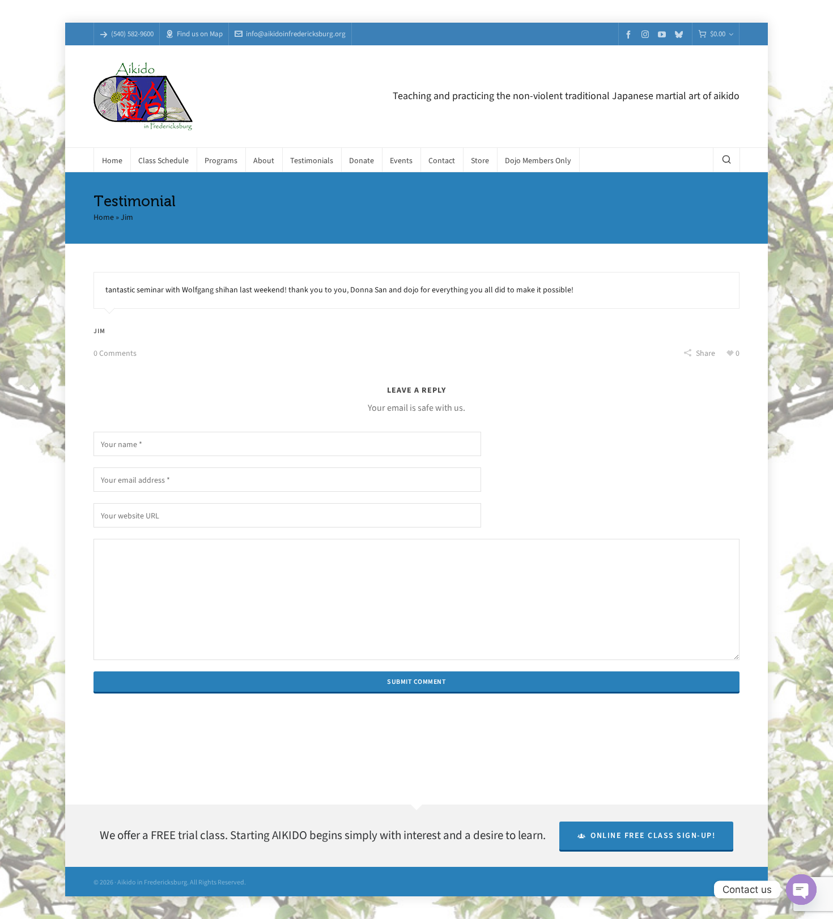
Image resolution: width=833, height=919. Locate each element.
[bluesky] (680, 34)
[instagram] (646, 34)
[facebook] (630, 34)
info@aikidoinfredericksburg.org (296, 34)
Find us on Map (200, 34)
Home (104, 217)
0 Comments (115, 353)
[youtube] (663, 34)
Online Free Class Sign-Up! (652, 835)
